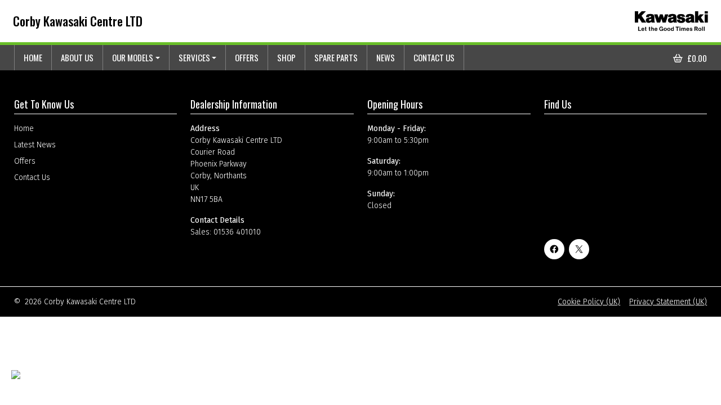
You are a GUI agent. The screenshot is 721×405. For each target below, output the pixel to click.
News (385, 57)
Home (33, 57)
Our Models (132, 57)
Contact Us (434, 57)
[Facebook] (554, 249)
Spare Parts (336, 57)
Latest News (35, 145)
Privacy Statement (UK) (668, 302)
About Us (77, 57)
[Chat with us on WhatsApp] (43, 382)
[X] (579, 249)
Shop (286, 57)
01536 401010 (237, 232)
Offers (247, 57)
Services (194, 57)
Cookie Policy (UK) (589, 302)
